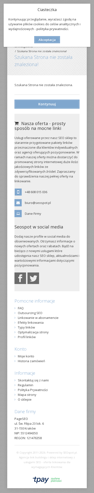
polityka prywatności (52, 29)
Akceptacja (47, 40)
